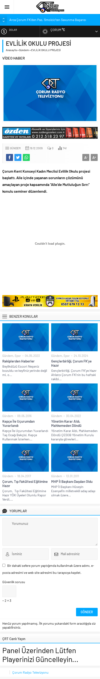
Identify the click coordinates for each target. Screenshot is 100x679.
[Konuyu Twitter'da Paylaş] (17, 157)
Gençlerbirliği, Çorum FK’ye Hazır (71, 363)
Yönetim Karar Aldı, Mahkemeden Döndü (66, 423)
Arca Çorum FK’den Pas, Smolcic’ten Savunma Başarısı (47, 20)
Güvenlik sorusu (13, 582)
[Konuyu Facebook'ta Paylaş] (9, 157)
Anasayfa (11, 50)
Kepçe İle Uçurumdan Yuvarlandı (18, 423)
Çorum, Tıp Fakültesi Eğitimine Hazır (25, 483)
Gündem (24, 50)
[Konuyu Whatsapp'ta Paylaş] (26, 157)
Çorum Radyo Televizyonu (30, 672)
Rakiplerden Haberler (18, 361)
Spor (18, 356)
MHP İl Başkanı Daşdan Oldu (72, 481)
